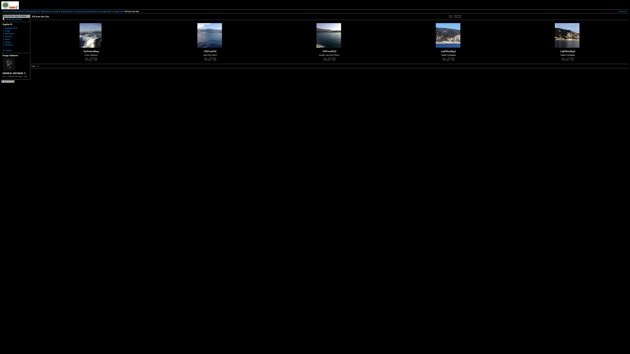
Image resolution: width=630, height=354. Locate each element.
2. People (6, 31)
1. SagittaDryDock (10, 28)
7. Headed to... (8, 45)
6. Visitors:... (8, 42)
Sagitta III (118, 11)
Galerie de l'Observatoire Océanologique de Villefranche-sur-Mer (30, 11)
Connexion (623, 11)
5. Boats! (6, 39)
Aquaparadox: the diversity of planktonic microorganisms (86, 11)
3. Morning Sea (9, 34)
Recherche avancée (14, 19)
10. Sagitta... (8, 50)
